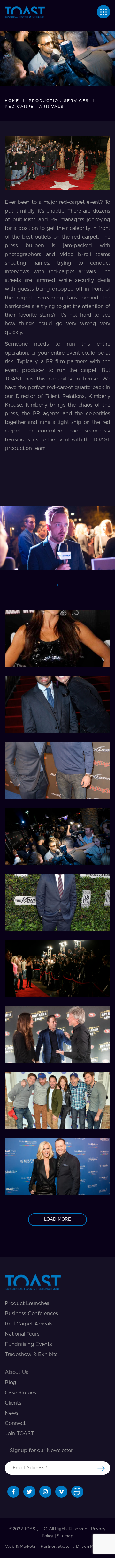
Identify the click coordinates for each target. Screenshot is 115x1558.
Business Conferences (31, 1313)
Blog (10, 1382)
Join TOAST (19, 1433)
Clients (13, 1403)
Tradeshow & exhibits (31, 1354)
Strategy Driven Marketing (83, 1547)
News (12, 1413)
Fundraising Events (28, 1344)
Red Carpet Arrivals (28, 1323)
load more (57, 1219)
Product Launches (27, 1303)
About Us (16, 1372)
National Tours (22, 1334)
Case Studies (20, 1392)
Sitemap (65, 1536)
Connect (15, 1423)
